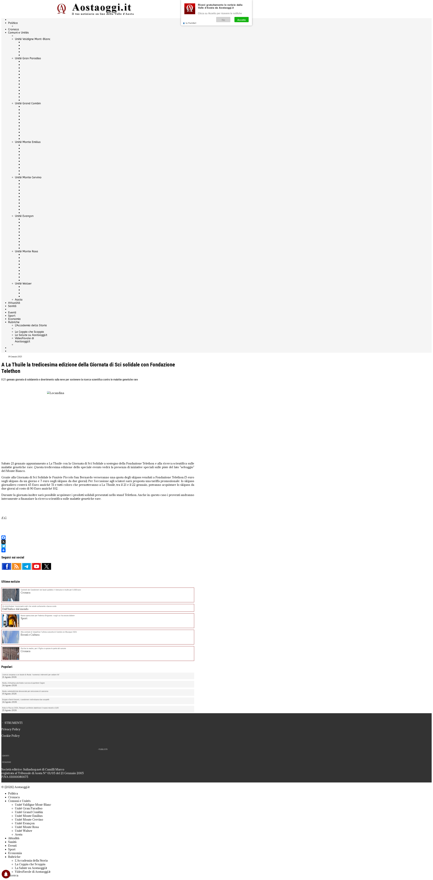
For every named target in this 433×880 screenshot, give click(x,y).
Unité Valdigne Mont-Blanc (32, 39)
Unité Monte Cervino (28, 177)
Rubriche (13, 322)
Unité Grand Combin (28, 103)
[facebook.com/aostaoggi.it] (6, 566)
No (223, 20)
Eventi (12, 312)
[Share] (97, 550)
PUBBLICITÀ (103, 749)
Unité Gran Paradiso (28, 58)
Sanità (12, 306)
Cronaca (13, 29)
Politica (13, 23)
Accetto (241, 20)
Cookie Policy (10, 736)
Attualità (14, 302)
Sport (11, 315)
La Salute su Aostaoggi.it (31, 335)
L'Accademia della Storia (31, 325)
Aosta (18, 299)
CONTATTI (5, 756)
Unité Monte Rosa (26, 251)
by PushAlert (191, 23)
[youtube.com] (36, 566)
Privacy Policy (10, 729)
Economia (14, 319)
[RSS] (16, 566)
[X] (97, 542)
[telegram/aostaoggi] (26, 566)
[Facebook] (97, 537)
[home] (97, 9)
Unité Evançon (24, 216)
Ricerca (13, 875)
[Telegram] (97, 546)
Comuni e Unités (18, 32)
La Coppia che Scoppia (29, 331)
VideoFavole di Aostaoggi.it (24, 340)
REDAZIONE (6, 762)
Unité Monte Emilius (28, 142)
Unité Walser (23, 283)
